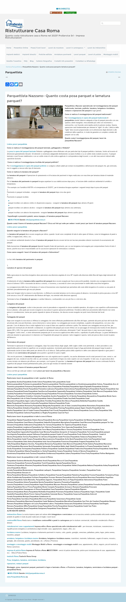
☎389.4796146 (13, 220)
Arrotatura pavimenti (62, 54)
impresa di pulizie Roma (16, 550)
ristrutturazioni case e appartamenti (20, 526)
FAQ (25, 61)
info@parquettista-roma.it (35, 220)
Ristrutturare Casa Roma (32, 30)
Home (8, 48)
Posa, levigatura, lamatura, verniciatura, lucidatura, (26, 560)
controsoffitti (12, 520)
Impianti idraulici (29, 54)
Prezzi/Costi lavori (38, 48)
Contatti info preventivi (63, 61)
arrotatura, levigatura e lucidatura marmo (22, 538)
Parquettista (16, 67)
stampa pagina (114, 72)
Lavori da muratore (55, 48)
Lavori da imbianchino (96, 48)
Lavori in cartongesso (74, 48)
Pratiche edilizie (45, 54)
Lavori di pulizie (94, 54)
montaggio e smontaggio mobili (19, 544)
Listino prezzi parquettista (17, 227)
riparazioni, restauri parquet (17, 564)
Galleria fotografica (44, 61)
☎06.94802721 (63, 9)
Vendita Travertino (13, 61)
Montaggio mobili (110, 54)
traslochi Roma (13, 556)
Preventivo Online (21, 48)
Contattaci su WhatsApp (85, 61)
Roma (19, 520)
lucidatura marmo (14, 532)
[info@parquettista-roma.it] (45, 220)
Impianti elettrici (13, 54)
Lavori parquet (80, 54)
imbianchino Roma (14, 514)
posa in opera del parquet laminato (22, 151)
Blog (32, 61)
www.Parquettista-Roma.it (17, 577)
